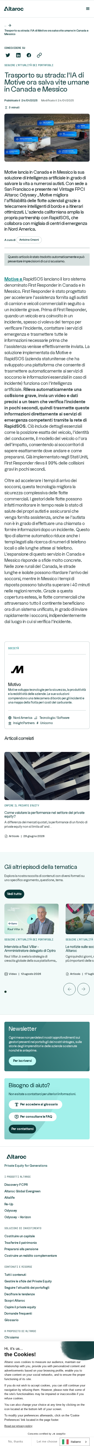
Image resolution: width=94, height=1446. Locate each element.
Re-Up (8, 1204)
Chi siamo (11, 1337)
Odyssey (10, 1210)
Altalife (9, 1197)
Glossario (11, 1320)
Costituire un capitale (19, 1236)
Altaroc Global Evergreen (22, 1191)
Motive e (13, 279)
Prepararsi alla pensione (21, 1249)
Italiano (76, 1442)
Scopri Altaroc (14, 1300)
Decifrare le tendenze (19, 1294)
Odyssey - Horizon (17, 1217)
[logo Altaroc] (13, 9)
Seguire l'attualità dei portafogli (26, 1287)
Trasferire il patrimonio (20, 1242)
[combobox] (75, 1442)
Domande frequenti (18, 1313)
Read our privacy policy (18, 1426)
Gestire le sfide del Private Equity (28, 1281)
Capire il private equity (20, 1307)
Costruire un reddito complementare (30, 1255)
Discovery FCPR (16, 1184)
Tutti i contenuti (15, 1274)
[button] (86, 8)
